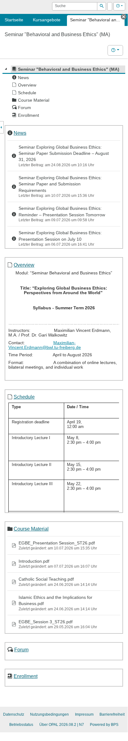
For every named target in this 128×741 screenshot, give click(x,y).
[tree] (63, 92)
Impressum (84, 714)
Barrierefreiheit (112, 714)
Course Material (31, 528)
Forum (21, 649)
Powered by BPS (104, 724)
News (20, 133)
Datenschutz (13, 714)
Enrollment (26, 676)
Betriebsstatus (21, 724)
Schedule (24, 397)
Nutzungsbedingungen (49, 714)
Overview (24, 265)
